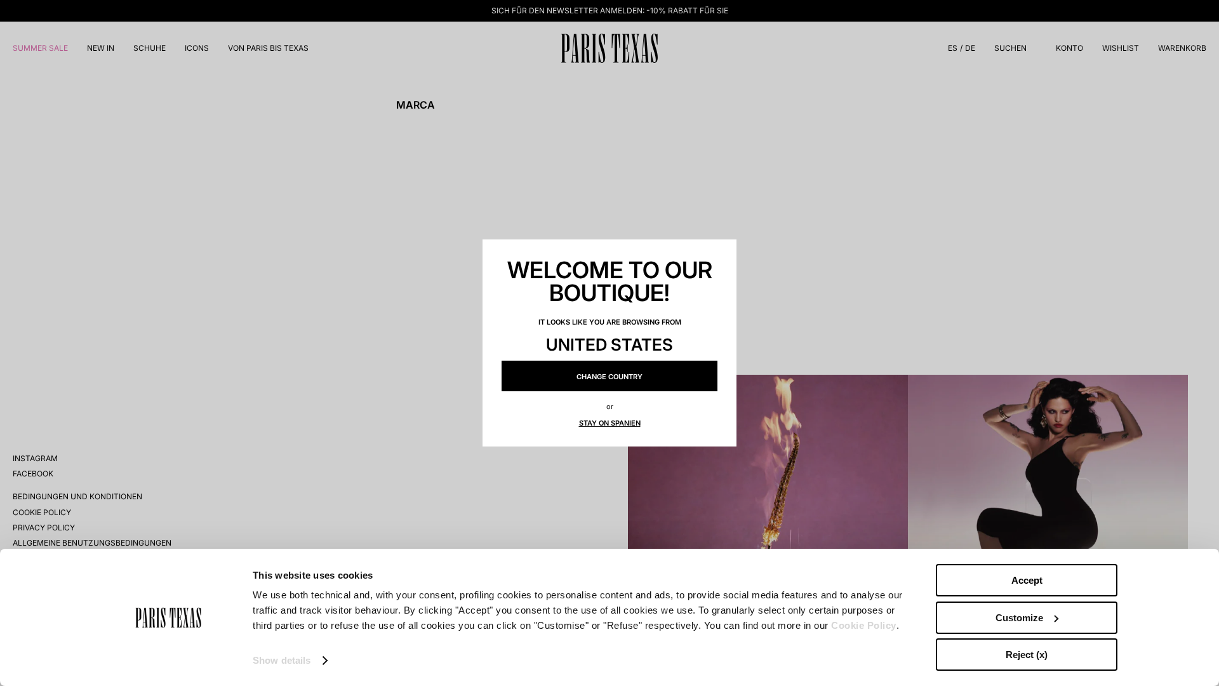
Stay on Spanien (610, 423)
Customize (1019, 617)
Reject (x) (1027, 654)
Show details (281, 660)
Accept (1026, 580)
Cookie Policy (863, 625)
